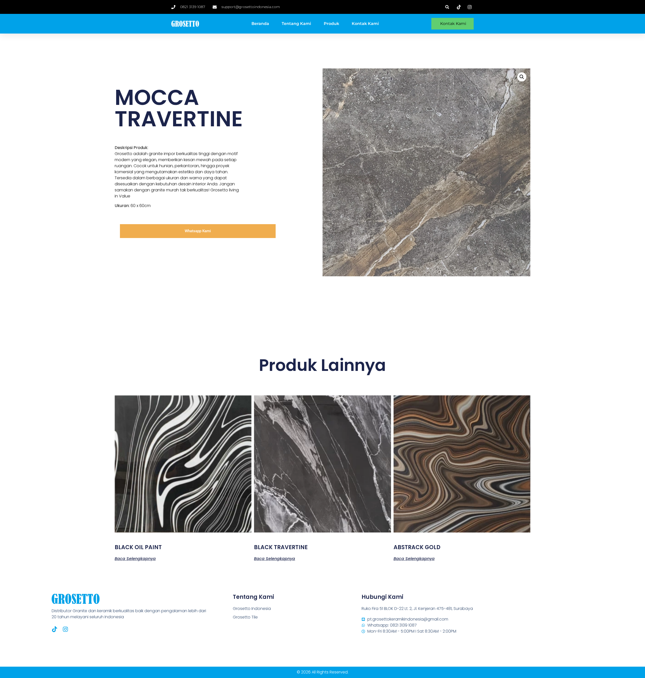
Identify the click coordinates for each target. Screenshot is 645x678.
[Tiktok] (54, 629)
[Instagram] (65, 629)
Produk (331, 23)
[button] (447, 7)
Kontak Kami (365, 23)
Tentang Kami (296, 23)
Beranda (260, 23)
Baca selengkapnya (135, 558)
